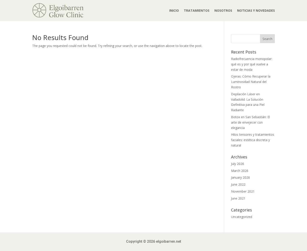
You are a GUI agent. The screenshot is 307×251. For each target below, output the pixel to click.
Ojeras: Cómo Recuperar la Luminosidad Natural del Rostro (250, 81)
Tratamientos (196, 10)
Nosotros (223, 10)
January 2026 (240, 177)
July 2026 (237, 164)
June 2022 (238, 184)
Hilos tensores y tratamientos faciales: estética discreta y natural (252, 139)
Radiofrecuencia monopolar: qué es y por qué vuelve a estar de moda (251, 64)
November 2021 (243, 191)
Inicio (174, 10)
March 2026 (239, 171)
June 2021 (238, 198)
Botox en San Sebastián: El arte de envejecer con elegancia (250, 122)
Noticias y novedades (256, 10)
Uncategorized (241, 217)
